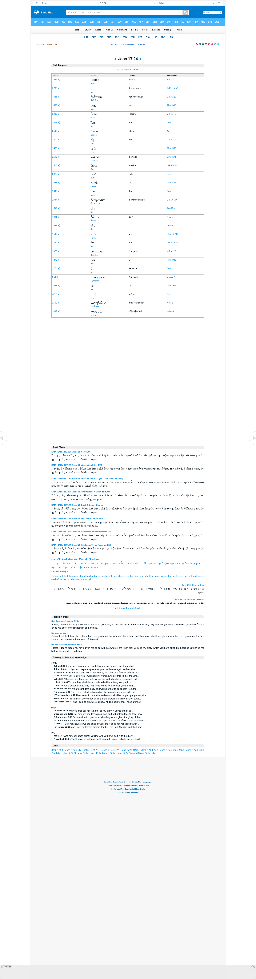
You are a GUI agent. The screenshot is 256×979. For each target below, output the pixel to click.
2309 (54, 114)
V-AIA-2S (171, 277)
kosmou (94, 315)
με (66, 567)
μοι (198, 563)
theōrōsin (95, 203)
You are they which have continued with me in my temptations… (93, 682)
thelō (93, 117)
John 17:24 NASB (130, 750)
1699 (54, 234)
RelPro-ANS (172, 88)
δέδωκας (68, 563)
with (111, 576)
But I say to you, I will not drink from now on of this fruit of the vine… (96, 675)
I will (61, 576)
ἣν (182, 563)
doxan (93, 220)
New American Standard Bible (65, 621)
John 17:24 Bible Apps (172, 750)
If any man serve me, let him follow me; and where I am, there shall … (95, 666)
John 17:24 (57, 750)
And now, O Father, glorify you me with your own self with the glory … (94, 736)
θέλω (83, 563)
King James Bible (59, 633)
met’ (93, 177)
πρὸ (71, 567)
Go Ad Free (6, 967)
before (58, 579)
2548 (54, 157)
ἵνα (89, 563)
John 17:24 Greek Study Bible (65, 559)
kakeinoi (95, 160)
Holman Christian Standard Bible (66, 645)
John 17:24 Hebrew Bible (193, 585)
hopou (94, 134)
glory (157, 576)
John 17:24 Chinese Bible (75, 753)
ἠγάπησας (58, 567)
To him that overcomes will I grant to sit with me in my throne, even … (97, 698)
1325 (54, 96)
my (153, 576)
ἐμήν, (178, 563)
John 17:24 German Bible (130, 753)
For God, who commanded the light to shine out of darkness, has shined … (100, 720)
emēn (93, 237)
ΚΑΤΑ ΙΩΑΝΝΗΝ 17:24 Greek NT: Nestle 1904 (71, 452)
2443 (54, 122)
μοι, (77, 563)
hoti (92, 272)
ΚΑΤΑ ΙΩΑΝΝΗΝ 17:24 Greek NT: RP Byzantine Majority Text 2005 (80, 492)
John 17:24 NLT (92, 750)
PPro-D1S (171, 105)
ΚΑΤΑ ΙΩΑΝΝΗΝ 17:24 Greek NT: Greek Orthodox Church (77, 505)
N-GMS (170, 311)
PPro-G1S (171, 182)
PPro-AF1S (172, 234)
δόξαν (165, 563)
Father (54, 576)
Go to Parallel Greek (127, 69)
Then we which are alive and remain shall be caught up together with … (101, 695)
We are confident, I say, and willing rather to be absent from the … (96, 688)
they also (73, 576)
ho (92, 91)
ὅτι (202, 563)
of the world (84, 579)
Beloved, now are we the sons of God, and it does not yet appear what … (96, 723)
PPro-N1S (171, 148)
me (92, 289)
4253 (54, 294)
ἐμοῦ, (136, 563)
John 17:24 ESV (110, 750)
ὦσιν (124, 563)
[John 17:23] (3, 444)
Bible (38, 44)
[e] (59, 79)
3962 (54, 79)
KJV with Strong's (59, 572)
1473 (54, 105)
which (164, 576)
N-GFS (170, 302)
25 (53, 277)
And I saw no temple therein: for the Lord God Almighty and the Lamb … (99, 727)
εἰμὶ (101, 563)
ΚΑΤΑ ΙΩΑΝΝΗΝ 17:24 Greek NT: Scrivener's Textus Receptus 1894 (81, 532)
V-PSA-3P (172, 165)
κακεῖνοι (114, 563)
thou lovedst (197, 576)
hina (93, 126)
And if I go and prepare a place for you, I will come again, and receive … (95, 669)
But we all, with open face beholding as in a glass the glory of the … (98, 717)
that (66, 576)
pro (92, 297)
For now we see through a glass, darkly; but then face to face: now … (99, 714)
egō (92, 151)
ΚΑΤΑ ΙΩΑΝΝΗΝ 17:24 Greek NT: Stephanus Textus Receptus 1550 (81, 545)
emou (93, 186)
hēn (92, 246)
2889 (54, 311)
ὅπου (94, 563)
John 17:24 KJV (149, 750)
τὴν (159, 563)
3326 (54, 174)
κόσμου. (93, 567)
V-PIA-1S (171, 114)
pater (93, 83)
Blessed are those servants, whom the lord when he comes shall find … (96, 679)
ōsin (93, 169)
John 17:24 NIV (73, 750)
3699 (54, 131)
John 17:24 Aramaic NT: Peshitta (189, 599)
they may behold (142, 576)
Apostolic (84, 559)
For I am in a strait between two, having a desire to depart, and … (95, 692)
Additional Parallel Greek (128, 608)
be (106, 576)
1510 (54, 139)
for (189, 576)
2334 (54, 199)
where (120, 576)
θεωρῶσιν (150, 563)
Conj (169, 122)
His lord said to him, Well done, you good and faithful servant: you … (97, 672)
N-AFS (170, 217)
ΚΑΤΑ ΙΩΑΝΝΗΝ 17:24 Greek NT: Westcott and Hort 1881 (76, 465)
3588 (54, 208)
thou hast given (93, 576)
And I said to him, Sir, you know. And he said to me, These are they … (98, 702)
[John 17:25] (252, 444)
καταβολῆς (80, 567)
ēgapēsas (95, 280)
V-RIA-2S (171, 96)
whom (82, 576)
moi (92, 109)
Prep (169, 174)
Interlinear (95, 559)
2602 (54, 302)
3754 (54, 268)
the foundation (70, 579)
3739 (54, 88)
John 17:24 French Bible (102, 753)
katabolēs (95, 306)
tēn (92, 212)
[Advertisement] (128, 381)
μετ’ (130, 563)
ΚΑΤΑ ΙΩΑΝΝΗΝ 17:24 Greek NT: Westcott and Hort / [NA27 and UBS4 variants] (87, 478)
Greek (44, 44)
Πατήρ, (55, 563)
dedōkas (94, 100)
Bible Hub (150, 753)
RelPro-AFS (172, 242)
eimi (93, 143)
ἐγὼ (106, 563)
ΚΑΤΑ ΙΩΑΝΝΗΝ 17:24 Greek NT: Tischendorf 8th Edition (77, 518)
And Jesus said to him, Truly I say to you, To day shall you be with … (94, 685)
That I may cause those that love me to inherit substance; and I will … (98, 739)
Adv (169, 131)
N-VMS (170, 79)
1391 (54, 217)
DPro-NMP (172, 157)
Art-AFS (171, 208)
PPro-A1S (171, 285)
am (127, 576)
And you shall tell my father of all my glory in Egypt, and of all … (93, 710)
